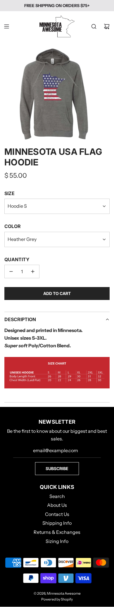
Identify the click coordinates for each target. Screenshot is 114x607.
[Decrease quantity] (11, 271)
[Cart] (106, 26)
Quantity (17, 259)
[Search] (93, 26)
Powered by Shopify (57, 599)
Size (9, 193)
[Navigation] (6, 26)
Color (12, 226)
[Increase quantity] (32, 271)
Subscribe (57, 468)
